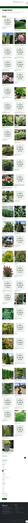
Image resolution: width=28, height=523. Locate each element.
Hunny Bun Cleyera (16, 347)
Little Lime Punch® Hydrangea (4, 186)
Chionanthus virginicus (17, 127)
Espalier (4, 465)
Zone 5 (3, 487)
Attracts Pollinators (5, 496)
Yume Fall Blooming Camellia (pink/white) (6, 84)
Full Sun (4, 481)
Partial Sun (4, 482)
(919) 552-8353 (17, 511)
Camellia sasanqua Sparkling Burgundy (7, 57)
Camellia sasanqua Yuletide (5, 70)
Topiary (4, 467)
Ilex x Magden (3, 263)
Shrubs (3, 466)
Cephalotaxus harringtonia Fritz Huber (6, 97)
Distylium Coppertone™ (5, 157)
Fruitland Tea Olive (16, 317)
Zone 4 (4, 486)
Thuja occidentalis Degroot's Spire (6, 365)
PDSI (3, 475)
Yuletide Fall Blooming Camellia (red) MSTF (18, 69)
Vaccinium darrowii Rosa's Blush (18, 435)
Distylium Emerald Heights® (17, 154)
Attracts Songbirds (5, 497)
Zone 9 (3, 490)
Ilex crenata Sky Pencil (4, 203)
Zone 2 (3, 484)
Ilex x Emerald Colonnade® (17, 233)
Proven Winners (5, 476)
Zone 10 (4, 491)
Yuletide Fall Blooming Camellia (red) (5, 69)
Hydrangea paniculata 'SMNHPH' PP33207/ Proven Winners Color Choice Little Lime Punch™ (7, 188)
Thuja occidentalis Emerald (5, 380)
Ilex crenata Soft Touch (5, 218)
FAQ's (21, 506)
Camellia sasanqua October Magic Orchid (19, 45)
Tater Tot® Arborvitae (16, 422)
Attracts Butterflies (5, 494)
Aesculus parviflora (4, 27)
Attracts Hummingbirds (5, 495)
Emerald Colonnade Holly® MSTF (17, 245)
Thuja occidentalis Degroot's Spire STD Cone (19, 363)
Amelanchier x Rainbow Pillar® (18, 30)
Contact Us (22, 508)
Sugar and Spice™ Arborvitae (5, 437)
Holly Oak (15, 332)
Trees (3, 468)
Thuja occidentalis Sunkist (5, 420)
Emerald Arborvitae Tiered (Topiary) (5, 407)
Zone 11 (3, 492)
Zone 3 (3, 485)
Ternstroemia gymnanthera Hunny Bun (19, 348)
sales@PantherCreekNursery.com (19, 512)
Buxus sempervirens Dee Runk (5, 45)
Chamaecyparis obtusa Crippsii (6, 112)
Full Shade (4, 480)
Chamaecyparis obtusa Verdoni (6, 127)
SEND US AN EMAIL (16, 1)
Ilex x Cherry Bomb (16, 218)
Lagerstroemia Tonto (4, 303)
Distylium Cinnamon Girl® (17, 142)
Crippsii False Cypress (16, 99)
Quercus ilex (15, 333)
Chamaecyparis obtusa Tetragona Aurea (19, 112)
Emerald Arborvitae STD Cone (17, 407)
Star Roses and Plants (5, 478)
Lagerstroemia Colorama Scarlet (6, 278)
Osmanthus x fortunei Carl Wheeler (6, 320)
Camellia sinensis (16, 82)
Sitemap (22, 507)
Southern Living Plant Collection (6, 477)
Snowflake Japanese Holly (16, 200)
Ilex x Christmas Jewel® (5, 233)
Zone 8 (3, 489)
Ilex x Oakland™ (16, 263)
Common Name (5, 463)
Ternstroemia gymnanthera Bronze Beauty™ (7, 350)
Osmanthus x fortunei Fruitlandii (18, 318)
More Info (16, 31)
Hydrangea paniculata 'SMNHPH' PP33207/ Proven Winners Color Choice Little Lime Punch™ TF (19, 185)
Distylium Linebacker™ (5, 172)
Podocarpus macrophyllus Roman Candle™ (7, 335)
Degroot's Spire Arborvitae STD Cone (17, 362)
